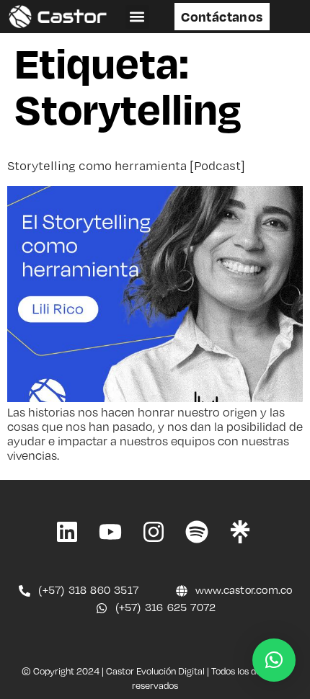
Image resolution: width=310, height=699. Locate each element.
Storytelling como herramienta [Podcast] (126, 165)
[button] (137, 17)
